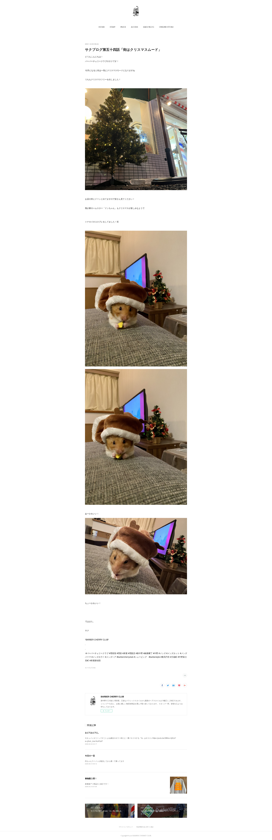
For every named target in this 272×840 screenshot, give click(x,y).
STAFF (112, 27)
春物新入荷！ (91, 778)
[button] (102, 27)
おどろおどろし (92, 732)
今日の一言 (90, 755)
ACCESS (134, 27)
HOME (102, 27)
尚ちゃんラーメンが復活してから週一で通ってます (104, 761)
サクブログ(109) (90, 668)
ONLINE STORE (166, 27)
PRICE (123, 27)
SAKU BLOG (148, 27)
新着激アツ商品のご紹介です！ (97, 784)
